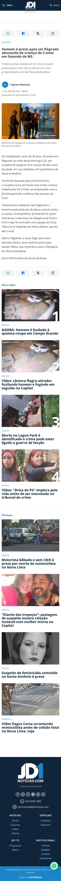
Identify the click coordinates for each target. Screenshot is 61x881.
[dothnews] (35, 877)
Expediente (46, 858)
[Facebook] (18, 794)
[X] (28, 794)
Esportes (15, 824)
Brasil (15, 820)
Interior (15, 833)
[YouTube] (33, 794)
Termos (46, 845)
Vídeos (15, 849)
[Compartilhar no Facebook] (23, 33)
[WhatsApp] (43, 794)
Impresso (46, 824)
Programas (15, 845)
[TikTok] (38, 794)
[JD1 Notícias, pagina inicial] (30, 5)
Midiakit (45, 849)
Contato (45, 854)
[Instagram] (23, 794)
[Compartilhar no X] (38, 33)
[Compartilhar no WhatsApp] (8, 33)
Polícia (15, 829)
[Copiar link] (52, 33)
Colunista (46, 820)
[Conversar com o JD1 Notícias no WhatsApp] (54, 866)
